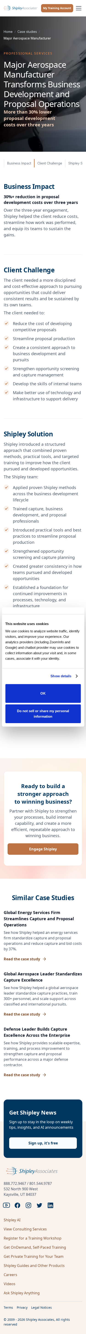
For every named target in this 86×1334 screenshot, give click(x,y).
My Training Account (57, 8)
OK (43, 693)
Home (8, 32)
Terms (8, 1307)
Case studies (27, 32)
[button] (77, 8)
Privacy (22, 1307)
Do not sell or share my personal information (43, 713)
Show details (60, 676)
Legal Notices (41, 1307)
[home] (20, 8)
